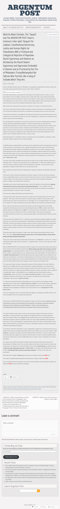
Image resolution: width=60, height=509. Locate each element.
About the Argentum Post (13, 28)
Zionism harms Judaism (36, 389)
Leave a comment (52, 34)
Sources (46, 28)
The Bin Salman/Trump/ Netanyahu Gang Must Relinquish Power (17, 389)
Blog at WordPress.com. (30, 505)
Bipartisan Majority (33, 28)
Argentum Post (30, 10)
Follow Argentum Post (11, 457)
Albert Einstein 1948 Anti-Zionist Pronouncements (27, 387)
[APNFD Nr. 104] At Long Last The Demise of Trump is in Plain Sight (45, 398)
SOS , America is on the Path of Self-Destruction (18, 481)
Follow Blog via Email (13, 445)
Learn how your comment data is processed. (35, 439)
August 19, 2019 (6, 83)
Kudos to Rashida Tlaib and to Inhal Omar (47, 387)
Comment (53, 434)
